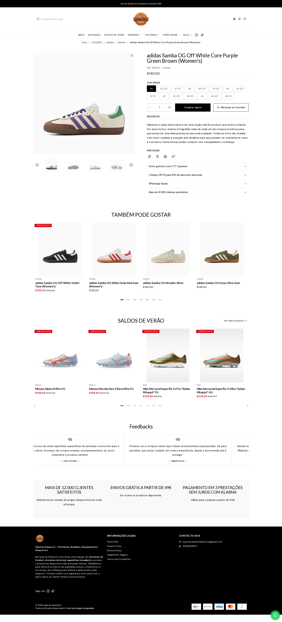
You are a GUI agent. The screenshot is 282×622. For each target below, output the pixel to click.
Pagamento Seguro (117, 554)
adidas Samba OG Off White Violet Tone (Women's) (57, 284)
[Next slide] (132, 165)
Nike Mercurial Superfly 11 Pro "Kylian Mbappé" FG (113, 390)
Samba (121, 42)
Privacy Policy (114, 546)
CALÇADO (97, 42)
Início (84, 42)
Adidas (110, 42)
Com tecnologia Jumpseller (80, 608)
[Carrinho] (245, 19)
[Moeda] (239, 19)
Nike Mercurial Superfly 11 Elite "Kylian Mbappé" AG (168, 390)
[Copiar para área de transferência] (173, 157)
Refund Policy (114, 550)
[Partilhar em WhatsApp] (165, 157)
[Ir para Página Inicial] (141, 19)
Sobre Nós (112, 541)
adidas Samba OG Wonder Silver (163, 283)
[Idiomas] (234, 19)
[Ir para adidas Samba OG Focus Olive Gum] (222, 249)
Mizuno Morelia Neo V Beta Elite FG (58, 389)
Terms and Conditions (119, 559)
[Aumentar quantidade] (169, 107)
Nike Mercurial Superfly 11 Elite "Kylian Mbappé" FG (222, 390)
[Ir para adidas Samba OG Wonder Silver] (168, 249)
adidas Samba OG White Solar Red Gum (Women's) (113, 284)
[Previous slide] (35, 165)
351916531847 (189, 546)
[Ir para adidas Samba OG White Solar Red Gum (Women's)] (114, 249)
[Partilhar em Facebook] (149, 157)
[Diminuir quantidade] (150, 107)
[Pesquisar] (38, 19)
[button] (122, 300)
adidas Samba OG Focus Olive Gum (218, 283)
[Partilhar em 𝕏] (157, 157)
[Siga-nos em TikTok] (202, 35)
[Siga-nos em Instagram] (196, 35)
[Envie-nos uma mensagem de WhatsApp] (275, 615)
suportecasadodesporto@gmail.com (202, 541)
